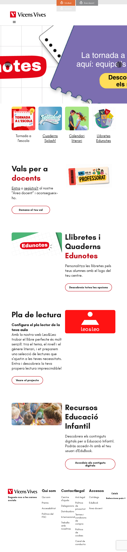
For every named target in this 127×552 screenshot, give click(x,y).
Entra (16, 188)
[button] (31, 210)
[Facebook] (11, 508)
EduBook (68, 3)
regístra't (31, 188)
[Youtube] (23, 508)
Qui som (49, 490)
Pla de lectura (36, 314)
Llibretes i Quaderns (83, 246)
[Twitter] (17, 508)
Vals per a (30, 173)
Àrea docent (89, 3)
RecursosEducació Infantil (81, 417)
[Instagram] (29, 508)
